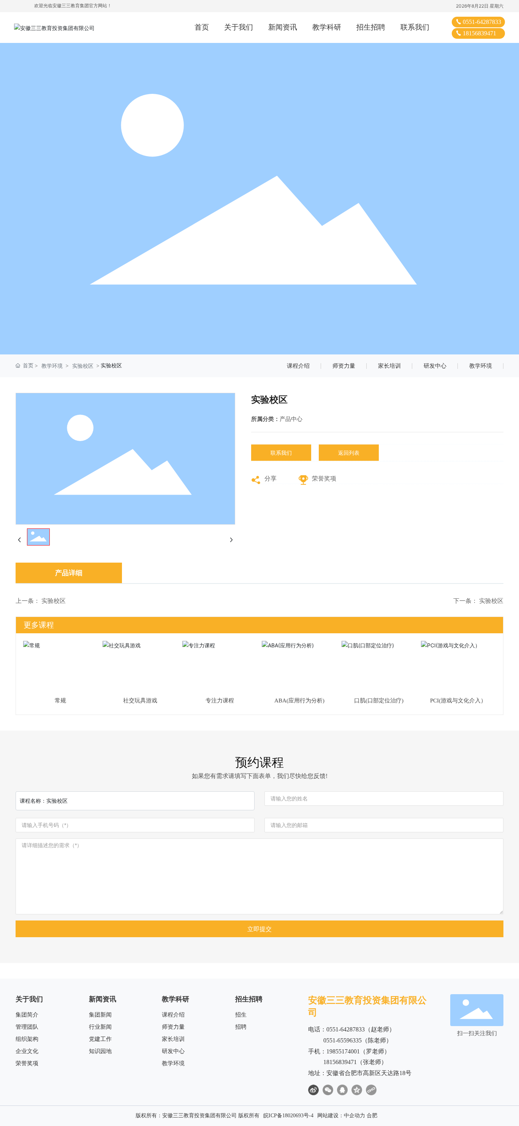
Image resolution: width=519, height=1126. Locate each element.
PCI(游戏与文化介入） (458, 700)
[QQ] (342, 1090)
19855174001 (343, 1051)
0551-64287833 (482, 22)
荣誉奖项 (324, 478)
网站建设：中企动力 (341, 1115)
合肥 (372, 1115)
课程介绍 (298, 366)
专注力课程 (220, 700)
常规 (60, 700)
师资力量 (343, 366)
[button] (489, 668)
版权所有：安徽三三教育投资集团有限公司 (186, 1115)
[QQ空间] (356, 1090)
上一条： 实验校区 (41, 601)
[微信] (328, 1090)
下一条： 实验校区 (478, 601)
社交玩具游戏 (140, 700)
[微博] (313, 1090)
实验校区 (82, 365)
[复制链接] (371, 1090)
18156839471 (479, 33)
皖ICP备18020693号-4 (288, 1115)
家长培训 (389, 366)
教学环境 (52, 365)
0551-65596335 (342, 1040)
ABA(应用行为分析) (299, 700)
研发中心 (435, 366)
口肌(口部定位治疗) (378, 700)
